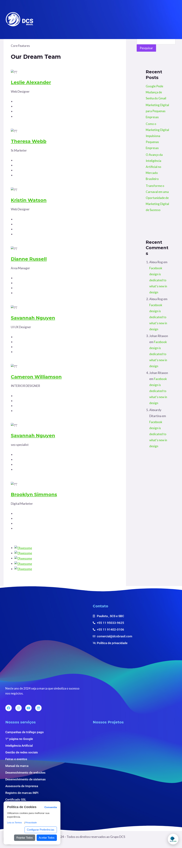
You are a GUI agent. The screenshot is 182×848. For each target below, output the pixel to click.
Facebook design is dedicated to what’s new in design (158, 280)
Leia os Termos (14, 822)
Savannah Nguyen (33, 318)
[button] (173, 19)
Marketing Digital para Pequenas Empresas (157, 111)
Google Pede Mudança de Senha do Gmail (156, 92)
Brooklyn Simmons (34, 494)
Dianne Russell (29, 259)
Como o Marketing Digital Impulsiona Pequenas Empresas (157, 136)
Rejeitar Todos (24, 837)
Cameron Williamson (36, 377)
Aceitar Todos (47, 837)
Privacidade (31, 822)
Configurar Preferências (40, 829)
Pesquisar (146, 48)
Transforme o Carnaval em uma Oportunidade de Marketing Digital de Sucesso (157, 198)
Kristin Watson (29, 200)
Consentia (50, 807)
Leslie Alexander (31, 82)
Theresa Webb (28, 141)
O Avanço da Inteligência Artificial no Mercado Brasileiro (154, 167)
